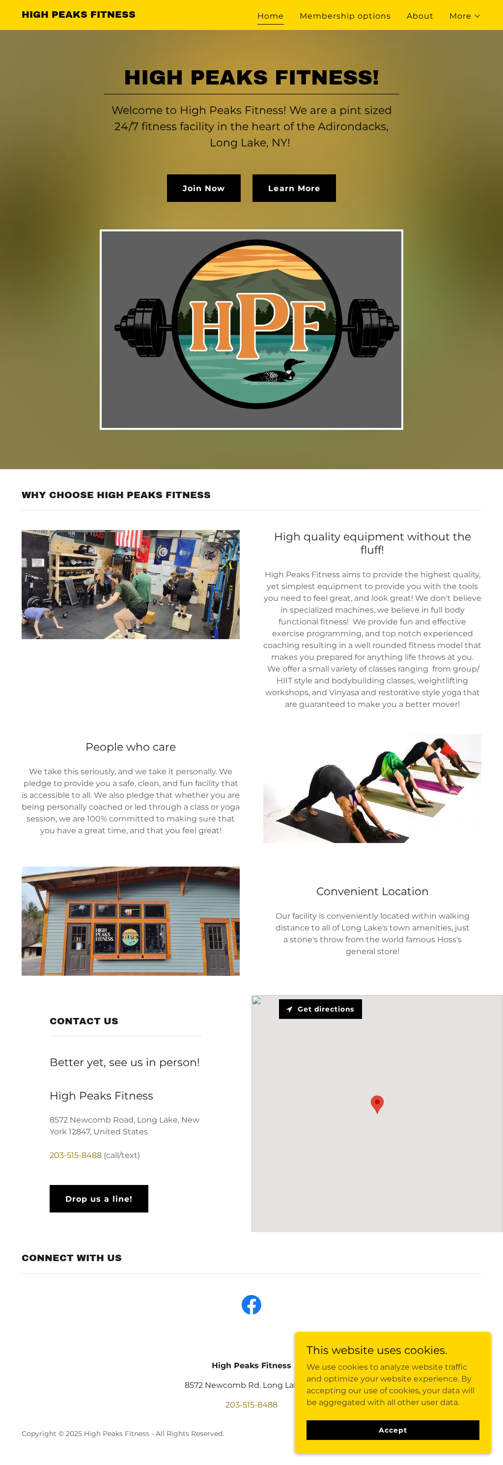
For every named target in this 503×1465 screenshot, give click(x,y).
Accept (393, 1429)
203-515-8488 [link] (76, 1155)
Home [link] (270, 16)
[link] (79, 15)
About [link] (420, 16)
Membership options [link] (345, 16)
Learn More (294, 188)
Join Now (204, 188)
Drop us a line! (99, 1199)
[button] (465, 16)
